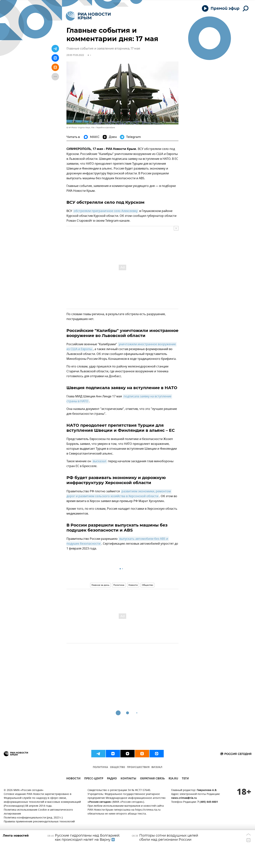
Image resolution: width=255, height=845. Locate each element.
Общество (147, 585)
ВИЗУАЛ (156, 767)
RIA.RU (173, 779)
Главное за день (100, 585)
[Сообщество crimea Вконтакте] (113, 753)
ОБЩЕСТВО (117, 767)
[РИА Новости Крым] (88, 16)
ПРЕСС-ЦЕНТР (93, 779)
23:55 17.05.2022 (75, 55)
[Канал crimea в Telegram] (98, 753)
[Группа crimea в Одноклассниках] (142, 753)
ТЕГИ (185, 779)
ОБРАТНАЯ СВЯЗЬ (152, 779)
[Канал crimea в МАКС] (157, 753)
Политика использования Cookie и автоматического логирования (38, 812)
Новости (133, 585)
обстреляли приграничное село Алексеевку (106, 211)
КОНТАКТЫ (128, 779)
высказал (99, 461)
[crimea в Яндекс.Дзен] (127, 753)
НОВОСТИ (73, 779)
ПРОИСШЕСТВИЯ (138, 767)
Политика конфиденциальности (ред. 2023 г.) (33, 818)
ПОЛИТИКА (100, 767)
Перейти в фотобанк (105, 127)
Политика (118, 585)
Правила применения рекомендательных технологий (39, 822)
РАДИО (112, 779)
